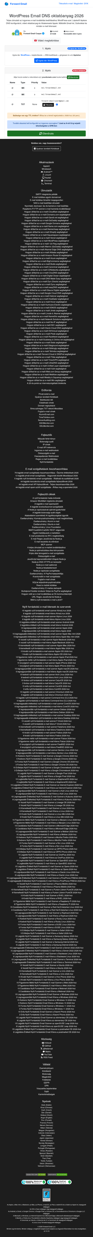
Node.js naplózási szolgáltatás (46, 570)
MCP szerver (46, 544)
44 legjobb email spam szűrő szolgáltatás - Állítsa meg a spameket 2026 (47, 487)
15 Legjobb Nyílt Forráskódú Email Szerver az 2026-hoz (46, 1017)
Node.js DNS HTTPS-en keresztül (46, 562)
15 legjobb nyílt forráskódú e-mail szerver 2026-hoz (46, 692)
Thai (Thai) (46, 1158)
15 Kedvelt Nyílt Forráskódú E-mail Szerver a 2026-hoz (46, 918)
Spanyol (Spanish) (46, 1153)
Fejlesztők (46, 435)
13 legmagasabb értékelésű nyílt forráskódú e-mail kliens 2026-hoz (46, 718)
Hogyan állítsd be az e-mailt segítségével (46, 211)
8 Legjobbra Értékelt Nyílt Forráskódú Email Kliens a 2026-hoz (46, 1032)
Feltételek (46, 1079)
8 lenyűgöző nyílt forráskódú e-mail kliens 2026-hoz (46, 747)
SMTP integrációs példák (46, 194)
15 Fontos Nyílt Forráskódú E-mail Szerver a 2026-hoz (47, 761)
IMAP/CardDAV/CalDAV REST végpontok (47, 530)
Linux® (47, 174)
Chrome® (47, 180)
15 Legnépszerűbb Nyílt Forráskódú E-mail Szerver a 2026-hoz (46, 790)
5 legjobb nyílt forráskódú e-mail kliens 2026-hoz (46, 694)
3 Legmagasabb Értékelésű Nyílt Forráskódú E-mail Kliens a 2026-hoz (46, 950)
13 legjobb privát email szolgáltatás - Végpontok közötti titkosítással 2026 (46, 475)
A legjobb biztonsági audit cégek (47, 512)
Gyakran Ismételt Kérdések (47, 148)
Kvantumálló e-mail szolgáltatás (46, 576)
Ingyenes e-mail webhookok (47, 450)
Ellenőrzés (74, 77)
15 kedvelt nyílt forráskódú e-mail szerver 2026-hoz (46, 674)
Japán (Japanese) (47, 1138)
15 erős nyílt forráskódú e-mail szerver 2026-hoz (46, 686)
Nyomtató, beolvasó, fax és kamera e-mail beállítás (46, 205)
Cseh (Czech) (46, 1110)
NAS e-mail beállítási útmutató (47, 203)
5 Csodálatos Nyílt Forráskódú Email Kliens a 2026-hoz (46, 991)
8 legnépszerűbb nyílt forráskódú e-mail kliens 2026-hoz (46, 712)
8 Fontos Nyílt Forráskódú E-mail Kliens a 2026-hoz (46, 846)
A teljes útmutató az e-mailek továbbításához (46, 547)
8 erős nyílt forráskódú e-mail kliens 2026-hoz (46, 689)
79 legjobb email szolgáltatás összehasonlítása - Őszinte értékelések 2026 (46, 472)
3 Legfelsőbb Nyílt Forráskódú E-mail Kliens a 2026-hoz (46, 782)
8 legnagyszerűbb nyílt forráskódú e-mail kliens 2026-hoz (46, 753)
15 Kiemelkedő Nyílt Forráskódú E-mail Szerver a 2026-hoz (46, 808)
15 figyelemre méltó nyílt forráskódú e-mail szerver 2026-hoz (46, 657)
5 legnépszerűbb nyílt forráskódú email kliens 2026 (46, 630)
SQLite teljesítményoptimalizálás (46, 582)
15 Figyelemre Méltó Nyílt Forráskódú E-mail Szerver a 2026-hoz (46, 819)
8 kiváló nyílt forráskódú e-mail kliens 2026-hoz (46, 735)
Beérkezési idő (46, 399)
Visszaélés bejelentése (47, 1088)
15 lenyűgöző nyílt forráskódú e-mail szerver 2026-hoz (46, 662)
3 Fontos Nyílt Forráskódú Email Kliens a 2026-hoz (46, 1008)
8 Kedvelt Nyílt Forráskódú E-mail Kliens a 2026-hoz (47, 921)
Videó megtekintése (48, 40)
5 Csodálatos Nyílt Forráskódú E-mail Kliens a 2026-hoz (46, 828)
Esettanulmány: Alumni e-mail (46, 521)
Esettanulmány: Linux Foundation (46, 527)
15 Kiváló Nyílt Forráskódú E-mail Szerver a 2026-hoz (46, 814)
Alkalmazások (46, 162)
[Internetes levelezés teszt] (59, 1182)
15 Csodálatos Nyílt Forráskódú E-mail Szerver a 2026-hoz (46, 825)
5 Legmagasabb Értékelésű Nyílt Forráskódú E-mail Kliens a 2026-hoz (46, 962)
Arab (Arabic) (46, 1105)
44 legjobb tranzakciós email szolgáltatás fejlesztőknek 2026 (47, 481)
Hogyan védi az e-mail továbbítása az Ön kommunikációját (46, 594)
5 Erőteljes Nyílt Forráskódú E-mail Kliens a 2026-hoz (46, 933)
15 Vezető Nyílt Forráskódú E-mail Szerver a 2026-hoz (46, 802)
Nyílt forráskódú (46, 461)
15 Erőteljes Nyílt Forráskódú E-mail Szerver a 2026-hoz (46, 767)
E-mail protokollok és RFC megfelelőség (46, 535)
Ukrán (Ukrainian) (46, 1163)
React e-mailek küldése (46, 585)
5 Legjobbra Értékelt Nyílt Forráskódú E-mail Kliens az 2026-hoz (46, 787)
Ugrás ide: (77, 48)
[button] (56, 104)
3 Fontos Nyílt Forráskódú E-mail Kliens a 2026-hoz (46, 764)
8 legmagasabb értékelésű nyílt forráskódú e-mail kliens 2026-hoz (46, 706)
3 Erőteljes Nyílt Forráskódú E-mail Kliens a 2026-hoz (46, 770)
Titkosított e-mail (66, 3)
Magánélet (78, 3)
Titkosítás (49, 105)
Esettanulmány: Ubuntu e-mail (46, 524)
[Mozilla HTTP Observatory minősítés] (57, 1174)
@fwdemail (48, 1048)
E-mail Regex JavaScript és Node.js (46, 538)
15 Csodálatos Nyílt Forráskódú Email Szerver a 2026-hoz (47, 988)
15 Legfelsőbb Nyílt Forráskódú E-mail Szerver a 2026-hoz (47, 779)
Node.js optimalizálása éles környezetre (46, 550)
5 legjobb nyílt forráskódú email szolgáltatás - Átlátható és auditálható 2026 (46, 478)
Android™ (47, 171)
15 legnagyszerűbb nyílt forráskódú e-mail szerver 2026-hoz (46, 668)
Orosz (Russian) (46, 1150)
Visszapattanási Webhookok (46, 456)
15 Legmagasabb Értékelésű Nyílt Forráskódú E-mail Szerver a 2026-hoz (46, 796)
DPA (47, 1085)
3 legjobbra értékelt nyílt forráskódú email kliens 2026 (46, 625)
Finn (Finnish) (46, 1120)
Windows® (46, 169)
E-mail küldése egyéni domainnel (46, 197)
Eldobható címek (46, 402)
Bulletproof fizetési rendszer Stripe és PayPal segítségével (46, 591)
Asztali (48, 177)
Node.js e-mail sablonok (46, 564)
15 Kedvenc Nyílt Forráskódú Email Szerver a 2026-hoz (46, 1000)
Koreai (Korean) (46, 1140)
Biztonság (46, 1074)
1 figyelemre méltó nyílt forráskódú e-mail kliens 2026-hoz (46, 660)
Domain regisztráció (46, 405)
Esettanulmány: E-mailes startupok (46, 588)
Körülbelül (46, 1071)
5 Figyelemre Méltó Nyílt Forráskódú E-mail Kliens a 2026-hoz (46, 985)
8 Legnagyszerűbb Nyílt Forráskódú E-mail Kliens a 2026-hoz (46, 834)
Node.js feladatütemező (46, 567)
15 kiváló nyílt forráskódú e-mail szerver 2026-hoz (46, 651)
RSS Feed (48, 1057)
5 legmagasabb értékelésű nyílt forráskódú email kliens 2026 (46, 636)
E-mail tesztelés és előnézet (47, 541)
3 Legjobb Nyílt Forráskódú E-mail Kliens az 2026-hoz (46, 857)
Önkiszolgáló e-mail (46, 453)
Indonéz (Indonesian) (46, 1133)
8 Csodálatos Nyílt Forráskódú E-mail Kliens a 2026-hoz (46, 910)
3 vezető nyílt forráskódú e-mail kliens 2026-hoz (46, 723)
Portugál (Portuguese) (46, 1148)
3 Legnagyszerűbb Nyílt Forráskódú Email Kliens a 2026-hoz (46, 997)
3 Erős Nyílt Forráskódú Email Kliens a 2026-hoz (46, 1014)
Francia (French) (46, 1122)
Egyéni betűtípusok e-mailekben (46, 532)
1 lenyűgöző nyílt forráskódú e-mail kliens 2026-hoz (46, 665)
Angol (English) (46, 1117)
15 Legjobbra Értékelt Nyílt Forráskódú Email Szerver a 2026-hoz (46, 1029)
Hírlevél (47, 1042)
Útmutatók (46, 190)
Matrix (48, 1051)
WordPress (25, 55)
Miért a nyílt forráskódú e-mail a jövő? (46, 599)
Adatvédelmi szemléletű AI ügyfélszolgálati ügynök (46, 515)
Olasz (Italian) (46, 1135)
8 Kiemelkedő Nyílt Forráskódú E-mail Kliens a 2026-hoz (47, 811)
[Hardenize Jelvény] (46, 1194)
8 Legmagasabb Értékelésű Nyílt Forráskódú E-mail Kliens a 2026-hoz (46, 799)
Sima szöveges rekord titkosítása (46, 408)
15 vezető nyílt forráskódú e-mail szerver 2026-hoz (46, 639)
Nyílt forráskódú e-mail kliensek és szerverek (46, 606)
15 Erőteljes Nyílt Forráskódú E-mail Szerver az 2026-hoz (46, 848)
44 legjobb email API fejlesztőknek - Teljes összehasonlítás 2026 (46, 484)
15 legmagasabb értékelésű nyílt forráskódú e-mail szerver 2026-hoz (46, 703)
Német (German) (46, 1125)
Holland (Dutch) (47, 1115)
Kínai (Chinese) (46, 1107)
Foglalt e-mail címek (46, 411)
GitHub (47, 1045)
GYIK (86, 3)
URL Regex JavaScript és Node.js (46, 596)
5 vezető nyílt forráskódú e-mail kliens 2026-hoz (46, 642)
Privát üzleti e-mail (46, 394)
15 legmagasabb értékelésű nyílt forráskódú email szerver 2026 (46, 633)
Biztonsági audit (46, 441)
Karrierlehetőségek (46, 1094)
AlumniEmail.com (46, 414)
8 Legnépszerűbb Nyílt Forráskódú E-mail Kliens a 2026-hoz (46, 793)
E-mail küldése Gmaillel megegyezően (46, 200)
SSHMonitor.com (46, 423)
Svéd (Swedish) (47, 1156)
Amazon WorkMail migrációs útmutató (46, 500)
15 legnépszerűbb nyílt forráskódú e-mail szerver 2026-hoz (46, 709)
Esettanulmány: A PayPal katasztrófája (46, 573)
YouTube (48, 1054)
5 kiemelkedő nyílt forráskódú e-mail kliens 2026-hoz (46, 648)
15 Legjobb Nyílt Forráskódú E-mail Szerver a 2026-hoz (46, 773)
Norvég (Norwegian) (46, 1143)
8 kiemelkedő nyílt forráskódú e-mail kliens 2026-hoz (46, 729)
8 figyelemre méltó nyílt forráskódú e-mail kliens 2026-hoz (46, 741)
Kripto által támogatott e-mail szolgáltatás (46, 553)
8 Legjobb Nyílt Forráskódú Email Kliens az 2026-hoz (46, 1020)
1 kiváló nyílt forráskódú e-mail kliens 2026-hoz (46, 654)
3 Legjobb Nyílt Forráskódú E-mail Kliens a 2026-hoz (46, 776)
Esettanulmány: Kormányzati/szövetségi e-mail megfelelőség (46, 518)
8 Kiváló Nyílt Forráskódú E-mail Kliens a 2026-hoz (46, 817)
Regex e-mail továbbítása (47, 459)
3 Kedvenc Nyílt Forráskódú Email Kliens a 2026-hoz (46, 1003)
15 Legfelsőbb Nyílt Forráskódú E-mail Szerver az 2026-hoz (46, 860)
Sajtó (46, 1091)
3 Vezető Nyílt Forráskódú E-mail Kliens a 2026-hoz (46, 805)
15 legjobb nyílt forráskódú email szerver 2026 (46, 610)
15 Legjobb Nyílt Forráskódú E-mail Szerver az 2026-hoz (46, 854)
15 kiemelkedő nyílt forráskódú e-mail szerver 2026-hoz (46, 645)
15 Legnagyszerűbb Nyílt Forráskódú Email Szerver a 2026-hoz (46, 994)
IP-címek (46, 444)
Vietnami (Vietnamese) (46, 1166)
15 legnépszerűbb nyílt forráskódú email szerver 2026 (46, 628)
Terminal (48, 183)
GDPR (46, 1082)
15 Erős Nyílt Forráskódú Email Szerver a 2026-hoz (46, 1011)
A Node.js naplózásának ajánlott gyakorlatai (46, 509)
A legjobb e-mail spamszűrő (46, 503)
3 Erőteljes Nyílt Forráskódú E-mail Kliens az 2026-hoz (46, 851)
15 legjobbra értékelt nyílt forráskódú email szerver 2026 (46, 622)
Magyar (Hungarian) (46, 1130)
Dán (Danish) (46, 1112)
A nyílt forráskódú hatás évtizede (46, 498)
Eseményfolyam (46, 1068)
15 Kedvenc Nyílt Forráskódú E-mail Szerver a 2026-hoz (46, 755)
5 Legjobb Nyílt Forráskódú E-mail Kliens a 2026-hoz (46, 944)
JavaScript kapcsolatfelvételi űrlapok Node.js (46, 559)
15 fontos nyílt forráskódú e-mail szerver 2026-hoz (46, 680)
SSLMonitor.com (46, 426)
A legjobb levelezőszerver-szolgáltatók (46, 506)
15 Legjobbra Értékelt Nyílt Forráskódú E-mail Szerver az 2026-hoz (47, 785)
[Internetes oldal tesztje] (33, 1182)
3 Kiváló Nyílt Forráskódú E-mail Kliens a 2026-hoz (46, 979)
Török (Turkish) (46, 1161)
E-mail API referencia (46, 447)
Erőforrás (47, 390)
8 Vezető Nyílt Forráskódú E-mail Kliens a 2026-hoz (46, 886)
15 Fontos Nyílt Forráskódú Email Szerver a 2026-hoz (46, 1005)
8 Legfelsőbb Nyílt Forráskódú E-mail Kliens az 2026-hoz (46, 863)
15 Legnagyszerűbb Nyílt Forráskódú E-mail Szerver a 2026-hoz (47, 831)
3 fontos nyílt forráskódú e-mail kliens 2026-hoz (46, 683)
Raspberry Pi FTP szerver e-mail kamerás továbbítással (46, 208)
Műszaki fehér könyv (46, 438)
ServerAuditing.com (46, 420)
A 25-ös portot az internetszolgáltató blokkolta (46, 383)
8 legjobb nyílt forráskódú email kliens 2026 (46, 613)
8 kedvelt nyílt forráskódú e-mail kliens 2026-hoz (46, 677)
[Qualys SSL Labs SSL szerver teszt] (36, 1174)
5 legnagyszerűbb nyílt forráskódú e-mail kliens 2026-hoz (46, 671)
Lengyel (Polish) (46, 1145)
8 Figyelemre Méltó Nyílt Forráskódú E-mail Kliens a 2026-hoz (47, 822)
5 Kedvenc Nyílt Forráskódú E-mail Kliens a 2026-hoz (46, 758)
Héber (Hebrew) (46, 1128)
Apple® (46, 166)
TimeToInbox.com (46, 417)
